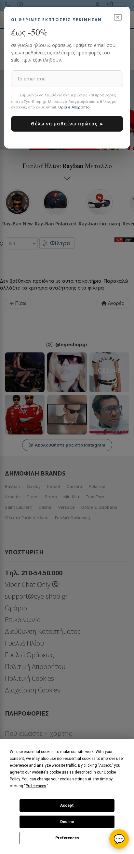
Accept (67, 805)
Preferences (67, 838)
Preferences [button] (36, 786)
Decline (67, 821)
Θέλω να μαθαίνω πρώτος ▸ (67, 124)
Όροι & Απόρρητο (73, 107)
